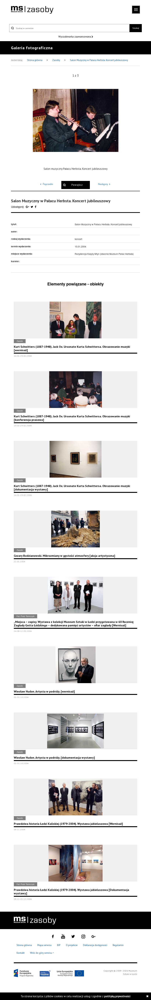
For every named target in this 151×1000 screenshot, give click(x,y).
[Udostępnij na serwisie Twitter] (32, 206)
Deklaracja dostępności (95, 945)
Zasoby (56, 60)
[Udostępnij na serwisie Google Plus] (28, 206)
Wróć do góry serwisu (42, 953)
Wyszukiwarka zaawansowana (75, 36)
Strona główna (35, 60)
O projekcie (72, 945)
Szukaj (135, 28)
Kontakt (20, 952)
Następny (103, 184)
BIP (58, 945)
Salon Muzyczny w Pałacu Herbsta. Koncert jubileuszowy (99, 60)
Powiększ (77, 184)
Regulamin (118, 945)
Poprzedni (48, 184)
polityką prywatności (117, 996)
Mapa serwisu (44, 945)
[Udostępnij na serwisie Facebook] (35, 206)
